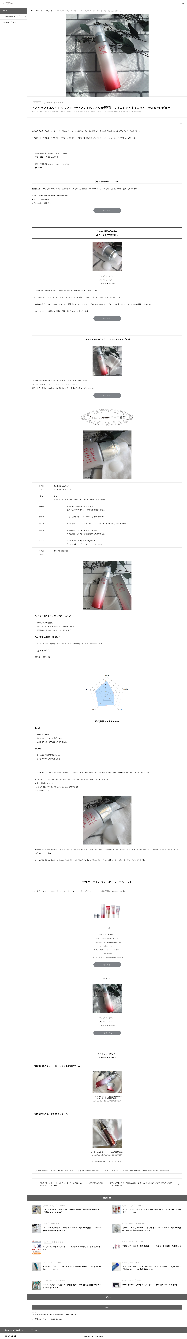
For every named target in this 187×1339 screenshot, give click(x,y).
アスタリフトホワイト (72, 860)
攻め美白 (110, 111)
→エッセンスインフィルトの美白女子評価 (107, 1154)
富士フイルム (73, 1170)
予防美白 (63, 111)
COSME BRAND (57, 1170)
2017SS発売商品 (136, 111)
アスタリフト (65, 1170)
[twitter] (9, 1336)
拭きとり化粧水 (55, 111)
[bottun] (183, 4)
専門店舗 (122, 111)
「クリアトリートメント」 (101, 138)
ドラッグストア (101, 111)
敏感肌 (47, 111)
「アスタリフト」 (134, 131)
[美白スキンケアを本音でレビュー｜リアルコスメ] (11, 4)
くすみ (75, 111)
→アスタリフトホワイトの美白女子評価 (107, 1101)
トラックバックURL (37, 1312)
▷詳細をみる (107, 210)
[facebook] (12, 1336)
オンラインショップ (84, 111)
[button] (25, 17)
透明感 (116, 111)
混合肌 (93, 111)
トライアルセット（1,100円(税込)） (99, 891)
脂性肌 (128, 111)
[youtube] (15, 1336)
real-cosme (45, 1170)
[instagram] (6, 1336)
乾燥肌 (69, 111)
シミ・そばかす (39, 111)
